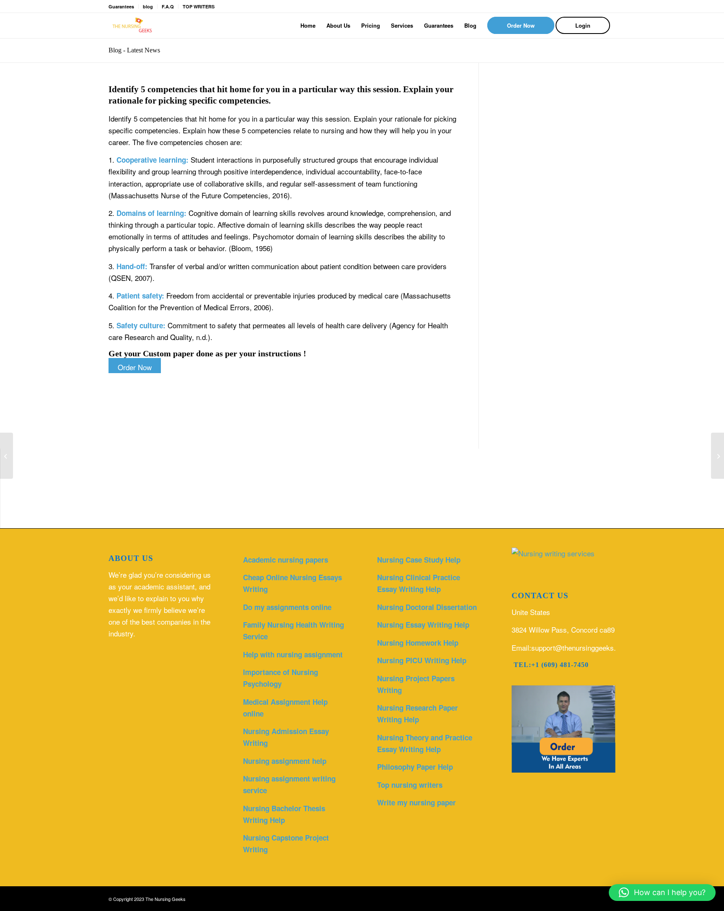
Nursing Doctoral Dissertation (427, 607)
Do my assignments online (287, 607)
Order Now (135, 367)
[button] (662, 892)
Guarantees (121, 6)
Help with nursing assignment (293, 654)
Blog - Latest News (134, 50)
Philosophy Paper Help (415, 767)
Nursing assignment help (284, 761)
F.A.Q (168, 6)
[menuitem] (308, 25)
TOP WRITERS (199, 6)
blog (148, 6)
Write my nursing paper (416, 802)
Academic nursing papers (285, 560)
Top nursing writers (409, 785)
